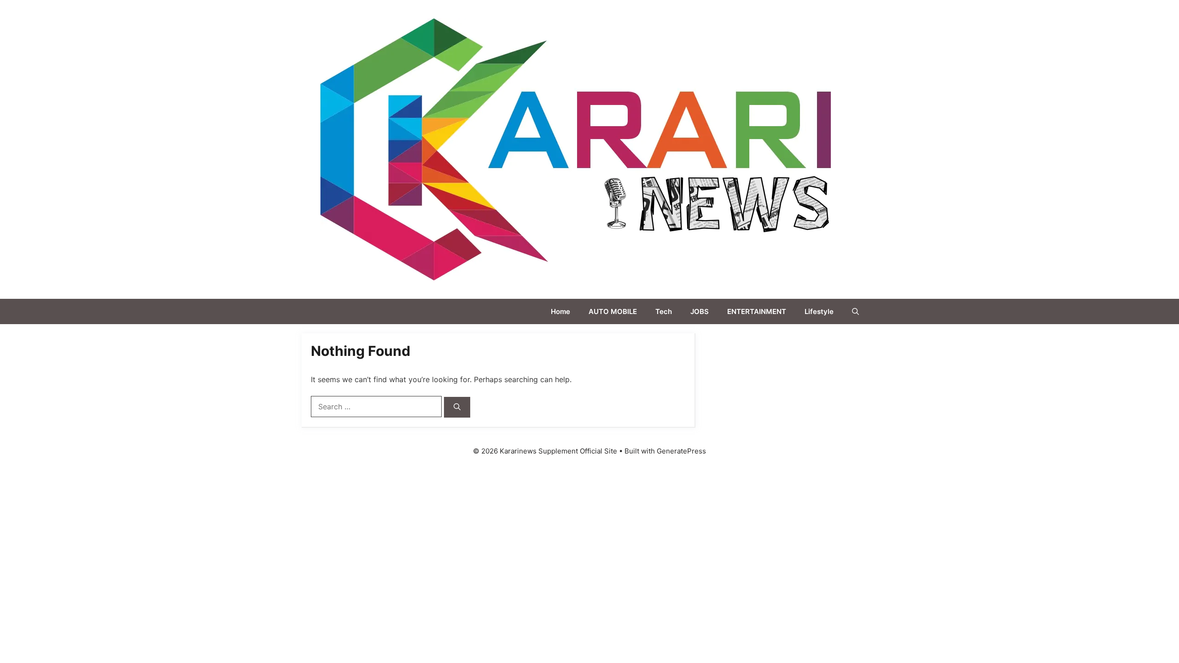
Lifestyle (819, 311)
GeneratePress (681, 451)
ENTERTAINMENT (756, 311)
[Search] (457, 407)
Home (560, 311)
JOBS (699, 311)
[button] (855, 311)
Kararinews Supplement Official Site (927, 149)
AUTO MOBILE (613, 311)
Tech (663, 311)
